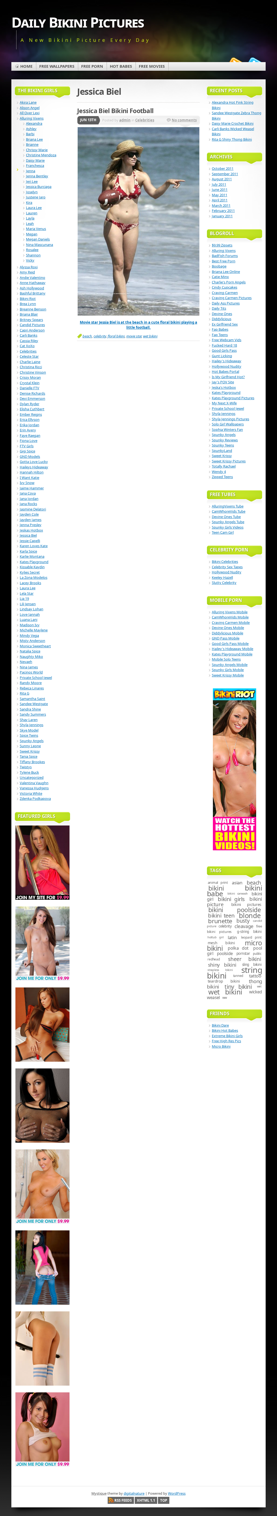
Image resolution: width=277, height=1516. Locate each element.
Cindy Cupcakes (224, 287)
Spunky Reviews (225, 440)
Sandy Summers (33, 714)
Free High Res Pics (226, 1040)
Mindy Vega (29, 635)
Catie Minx (220, 276)
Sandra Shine (30, 709)
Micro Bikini (221, 1046)
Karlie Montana (32, 556)
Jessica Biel (28, 535)
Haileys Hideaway (34, 467)
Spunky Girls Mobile (228, 669)
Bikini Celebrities (225, 561)
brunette (220, 921)
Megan (31, 234)
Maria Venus (36, 228)
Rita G (24, 693)
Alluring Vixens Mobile (230, 612)
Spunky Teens (223, 445)
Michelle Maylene (34, 630)
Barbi (30, 133)
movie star (133, 336)
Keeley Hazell (222, 577)
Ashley (31, 128)
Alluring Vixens (32, 118)
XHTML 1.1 (146, 1500)
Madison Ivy (29, 624)
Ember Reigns (31, 414)
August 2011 (222, 179)
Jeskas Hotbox (31, 530)
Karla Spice (28, 551)
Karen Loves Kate (34, 545)
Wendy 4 (219, 471)
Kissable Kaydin (32, 566)
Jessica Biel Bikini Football (115, 110)
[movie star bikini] (138, 314)
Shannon (33, 255)
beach (87, 336)
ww (224, 998)
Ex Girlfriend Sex (225, 324)
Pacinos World (31, 672)
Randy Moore (31, 682)
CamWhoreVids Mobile (230, 617)
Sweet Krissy (30, 751)
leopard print (251, 937)
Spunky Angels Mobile (230, 664)
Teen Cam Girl (223, 532)
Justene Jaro (35, 197)
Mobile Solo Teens (226, 659)
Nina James (29, 667)
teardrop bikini (224, 981)
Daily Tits (219, 308)
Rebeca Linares (32, 688)
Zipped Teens (222, 476)
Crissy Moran (30, 377)
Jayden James (30, 519)
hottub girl (215, 937)
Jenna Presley (30, 524)
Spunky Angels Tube (228, 521)
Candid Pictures (32, 324)
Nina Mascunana (39, 244)
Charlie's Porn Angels (229, 282)
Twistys (26, 766)
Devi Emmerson (32, 398)
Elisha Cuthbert (32, 409)
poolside (225, 953)
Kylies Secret (30, 572)
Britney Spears (31, 319)
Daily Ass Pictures (226, 303)
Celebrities (144, 120)
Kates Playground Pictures (233, 397)
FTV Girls (27, 446)
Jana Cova (28, 493)
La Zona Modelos (33, 577)
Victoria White (31, 793)
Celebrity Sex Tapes (227, 566)
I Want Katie (29, 477)
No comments (184, 120)
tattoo (255, 976)
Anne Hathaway (32, 282)
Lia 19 (24, 598)
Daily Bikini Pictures (77, 22)
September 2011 (225, 173)
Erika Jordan (29, 424)
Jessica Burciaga (38, 186)
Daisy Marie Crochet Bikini (232, 123)
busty (242, 920)
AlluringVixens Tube (227, 506)
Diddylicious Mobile (227, 633)
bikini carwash (237, 893)
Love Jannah (30, 614)
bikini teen (221, 915)
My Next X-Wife (224, 403)
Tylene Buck (29, 772)
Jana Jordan (29, 498)
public (257, 954)
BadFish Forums (225, 255)
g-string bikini (249, 931)
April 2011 (219, 200)
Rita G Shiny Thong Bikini (232, 139)
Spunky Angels (32, 740)
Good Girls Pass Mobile (230, 643)
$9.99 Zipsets (222, 245)
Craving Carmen (225, 292)
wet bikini (150, 336)
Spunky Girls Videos (227, 527)
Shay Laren (29, 719)
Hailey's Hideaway (226, 360)
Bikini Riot (28, 298)
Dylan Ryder (29, 403)
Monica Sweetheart (35, 646)
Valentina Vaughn (34, 782)
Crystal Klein (29, 382)
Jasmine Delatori (33, 509)
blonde (250, 915)
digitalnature (134, 1493)
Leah (30, 223)
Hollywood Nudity (226, 366)
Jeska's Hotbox (224, 387)
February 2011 (223, 210)
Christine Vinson (33, 372)
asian (237, 882)
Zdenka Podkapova (35, 798)
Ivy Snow (27, 482)
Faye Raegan (30, 435)
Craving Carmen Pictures (232, 297)
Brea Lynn (28, 303)
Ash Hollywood (32, 288)
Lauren (31, 213)
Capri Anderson (32, 330)
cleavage (244, 926)
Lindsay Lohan (31, 609)
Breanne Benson (33, 309)
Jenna (30, 170)
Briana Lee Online (226, 271)
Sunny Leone (30, 745)
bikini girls (231, 899)
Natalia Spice (30, 651)
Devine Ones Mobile (228, 627)
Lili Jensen (28, 603)
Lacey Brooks (30, 582)
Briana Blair (29, 314)
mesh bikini (221, 942)
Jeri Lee (32, 181)
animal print (218, 882)
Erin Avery (28, 430)
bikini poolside (234, 909)
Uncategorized (32, 777)
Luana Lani (28, 619)
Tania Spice (28, 756)
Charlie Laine (30, 361)
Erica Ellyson (29, 419)
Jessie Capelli (30, 540)
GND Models (30, 456)
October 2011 (222, 168)
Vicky (30, 260)
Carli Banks (28, 335)
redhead (213, 959)
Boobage (219, 266)
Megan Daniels (38, 239)
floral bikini (116, 336)
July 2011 (219, 184)
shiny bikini (222, 964)
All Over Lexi (29, 112)
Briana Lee (34, 139)
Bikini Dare (220, 1025)
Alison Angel (29, 107)
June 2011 (219, 189)
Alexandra (34, 123)
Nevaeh (26, 661)
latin (232, 937)
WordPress (177, 1493)
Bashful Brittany (32, 293)
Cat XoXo (27, 345)
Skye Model (29, 730)
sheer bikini (244, 959)
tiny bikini (238, 986)
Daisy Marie (35, 160)
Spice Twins (29, 735)
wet (259, 986)
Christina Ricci (31, 366)
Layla (30, 218)
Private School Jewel (36, 677)
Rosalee (32, 249)
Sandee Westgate (34, 703)
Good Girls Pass (224, 350)
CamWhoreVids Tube (228, 511)
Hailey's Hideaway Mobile (232, 648)
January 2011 (222, 216)
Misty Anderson (32, 640)
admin (125, 120)
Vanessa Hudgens (34, 788)
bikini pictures (246, 904)
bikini (216, 888)
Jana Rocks (28, 503)
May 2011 (219, 194)
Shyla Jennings (31, 724)
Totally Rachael (224, 466)
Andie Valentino (32, 277)
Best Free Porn (223, 261)
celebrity (100, 336)
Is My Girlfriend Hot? (228, 376)
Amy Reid (27, 272)
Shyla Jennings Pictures (230, 419)
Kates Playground (34, 561)
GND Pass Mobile (225, 638)
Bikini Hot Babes (225, 1030)
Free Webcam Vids (226, 339)
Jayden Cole (29, 514)
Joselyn (32, 192)
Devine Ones (222, 313)
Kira (29, 202)
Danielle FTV (29, 387)
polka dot (238, 948)
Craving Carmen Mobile (231, 622)
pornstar (243, 953)
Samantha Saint (32, 698)
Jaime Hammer (32, 488)
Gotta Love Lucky (34, 461)
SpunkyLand (222, 450)
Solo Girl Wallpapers (228, 424)
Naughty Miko (31, 656)
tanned (238, 976)
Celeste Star (29, 356)
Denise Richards (32, 393)
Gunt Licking (222, 355)
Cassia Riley (29, 340)
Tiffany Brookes (32, 761)
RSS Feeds (123, 1500)
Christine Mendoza (41, 155)
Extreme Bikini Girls (227, 1035)
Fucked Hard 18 (224, 345)
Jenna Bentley (37, 176)
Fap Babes (220, 329)
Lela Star (27, 593)
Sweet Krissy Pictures (229, 461)
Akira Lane (28, 102)
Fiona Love (28, 440)
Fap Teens (220, 334)
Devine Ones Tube (226, 516)
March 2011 (221, 205)
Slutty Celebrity (224, 582)
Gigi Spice (27, 451)
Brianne (32, 144)
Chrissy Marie (37, 149)
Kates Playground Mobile (232, 654)
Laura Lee (34, 207)
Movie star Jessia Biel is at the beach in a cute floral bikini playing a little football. (138, 325)
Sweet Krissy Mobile (228, 675)
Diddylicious (221, 318)
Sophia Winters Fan (227, 429)
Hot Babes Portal (225, 371)
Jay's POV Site (223, 382)
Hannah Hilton (32, 472)
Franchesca (35, 165)
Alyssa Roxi (29, 267)
